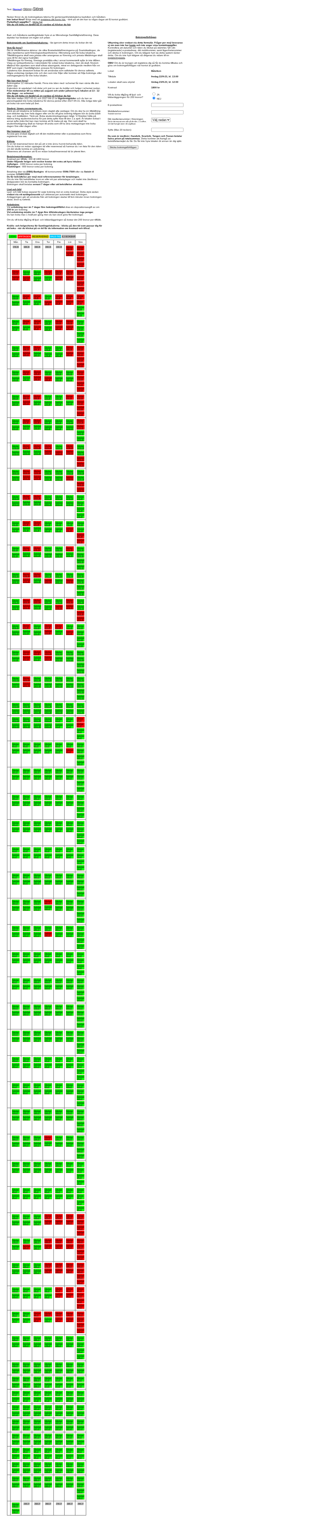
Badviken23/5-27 (80, 1252)
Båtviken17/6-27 (48, 1338)
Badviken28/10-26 (37, 503)
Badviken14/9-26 (15, 354)
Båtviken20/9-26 (80, 348)
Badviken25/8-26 (26, 278)
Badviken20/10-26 (26, 477)
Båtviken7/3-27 (80, 954)
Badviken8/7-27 (48, 1399)
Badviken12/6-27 (69, 1319)
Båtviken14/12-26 (15, 679)
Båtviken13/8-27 (58, 1464)
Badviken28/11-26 (69, 606)
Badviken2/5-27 (80, 1176)
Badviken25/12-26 (59, 711)
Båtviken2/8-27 (15, 1450)
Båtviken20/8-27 (58, 1479)
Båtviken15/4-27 (48, 1112)
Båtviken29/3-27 (15, 1059)
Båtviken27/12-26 (80, 705)
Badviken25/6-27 (59, 1371)
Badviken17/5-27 (15, 1247)
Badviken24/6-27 (48, 1371)
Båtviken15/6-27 (26, 1338)
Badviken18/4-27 (80, 1124)
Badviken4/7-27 (80, 1385)
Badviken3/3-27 (37, 960)
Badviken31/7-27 (69, 1442)
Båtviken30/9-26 (37, 397)
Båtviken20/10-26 (26, 472)
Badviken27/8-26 (48, 278)
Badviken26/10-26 (15, 503)
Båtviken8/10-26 (48, 421)
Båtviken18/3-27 (48, 1007)
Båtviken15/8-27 (80, 1464)
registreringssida (116, 58)
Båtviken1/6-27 (26, 1290)
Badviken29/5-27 (69, 1271)
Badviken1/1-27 (59, 725)
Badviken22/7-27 (48, 1428)
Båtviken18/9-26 (58, 348)
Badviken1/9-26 (26, 302)
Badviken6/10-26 (26, 427)
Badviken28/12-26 (15, 725)
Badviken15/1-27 (59, 777)
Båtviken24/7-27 (69, 1422)
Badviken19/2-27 (59, 908)
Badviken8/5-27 (69, 1196)
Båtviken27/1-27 (37, 823)
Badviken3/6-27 (48, 1296)
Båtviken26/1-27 (26, 823)
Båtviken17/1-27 (80, 771)
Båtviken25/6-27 (58, 1365)
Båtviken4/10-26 (80, 397)
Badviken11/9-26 (59, 327)
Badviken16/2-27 (26, 908)
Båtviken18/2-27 (47, 902)
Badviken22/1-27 (59, 803)
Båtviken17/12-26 (48, 679)
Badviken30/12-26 (37, 725)
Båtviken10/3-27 (37, 981)
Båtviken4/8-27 (37, 1450)
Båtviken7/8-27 (69, 1450)
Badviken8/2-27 (15, 882)
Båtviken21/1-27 (48, 797)
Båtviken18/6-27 (58, 1338)
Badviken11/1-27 (15, 777)
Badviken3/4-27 (69, 1065)
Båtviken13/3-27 (69, 981)
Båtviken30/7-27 (58, 1436)
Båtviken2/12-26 (37, 627)
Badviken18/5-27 (26, 1247)
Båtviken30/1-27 (69, 823)
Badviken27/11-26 (59, 607)
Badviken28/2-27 (80, 940)
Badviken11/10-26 (80, 432)
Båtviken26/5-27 (37, 1265)
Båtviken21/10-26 (37, 472)
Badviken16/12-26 (37, 685)
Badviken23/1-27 (69, 803)
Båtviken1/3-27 (15, 954)
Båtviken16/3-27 (26, 1007)
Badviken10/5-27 (15, 1222)
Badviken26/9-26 (69, 379)
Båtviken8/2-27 (15, 876)
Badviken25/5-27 (26, 1271)
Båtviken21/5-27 (58, 1241)
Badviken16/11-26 (15, 581)
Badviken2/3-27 (26, 960)
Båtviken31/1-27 (80, 823)
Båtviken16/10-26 (59, 447)
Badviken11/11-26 (37, 554)
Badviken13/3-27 (69, 987)
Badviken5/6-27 (69, 1295)
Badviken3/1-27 (80, 730)
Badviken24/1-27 (80, 809)
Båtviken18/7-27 (80, 1407)
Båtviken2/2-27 (26, 850)
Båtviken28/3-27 (80, 1033)
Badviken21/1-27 (48, 803)
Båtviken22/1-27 (58, 797)
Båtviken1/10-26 (48, 397)
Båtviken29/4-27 (48, 1164)
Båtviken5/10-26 (15, 421)
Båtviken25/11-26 (37, 601)
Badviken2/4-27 (59, 1065)
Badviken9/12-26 (37, 658)
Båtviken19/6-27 (69, 1338)
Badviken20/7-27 (26, 1428)
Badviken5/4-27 (15, 1091)
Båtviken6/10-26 (26, 421)
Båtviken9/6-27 (37, 1314)
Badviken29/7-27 (48, 1442)
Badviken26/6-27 (69, 1371)
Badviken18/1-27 (15, 803)
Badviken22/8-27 (80, 1491)
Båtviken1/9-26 (26, 297)
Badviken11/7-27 (80, 1399)
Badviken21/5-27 (59, 1246)
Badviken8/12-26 (26, 658)
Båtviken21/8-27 (69, 1479)
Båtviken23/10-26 (58, 472)
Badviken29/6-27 (26, 1385)
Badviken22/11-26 (80, 587)
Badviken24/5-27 (15, 1271)
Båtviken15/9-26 (26, 348)
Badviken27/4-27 (26, 1170)
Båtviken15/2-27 (15, 902)
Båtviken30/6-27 (37, 1379)
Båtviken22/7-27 (48, 1422)
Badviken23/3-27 (26, 1039)
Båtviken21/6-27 (15, 1365)
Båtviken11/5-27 (26, 1217)
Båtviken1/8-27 (80, 1436)
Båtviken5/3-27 (58, 954)
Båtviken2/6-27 (37, 1290)
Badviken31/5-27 (15, 1296)
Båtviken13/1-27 (37, 771)
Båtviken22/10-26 (48, 472)
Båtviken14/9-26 (15, 348)
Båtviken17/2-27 (37, 902)
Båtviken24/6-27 (48, 1365)
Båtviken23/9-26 (37, 372)
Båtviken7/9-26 (15, 322)
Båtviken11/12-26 (58, 653)
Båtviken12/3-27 (58, 981)
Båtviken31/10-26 (69, 497)
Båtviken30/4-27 (58, 1164)
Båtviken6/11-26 (58, 523)
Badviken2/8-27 (15, 1456)
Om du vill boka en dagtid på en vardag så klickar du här (39, 24)
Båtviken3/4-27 (69, 1059)
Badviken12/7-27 (15, 1413)
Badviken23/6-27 (37, 1371)
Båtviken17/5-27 (15, 1241)
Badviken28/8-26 (59, 278)
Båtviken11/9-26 (58, 322)
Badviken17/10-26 (69, 452)
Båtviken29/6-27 (26, 1379)
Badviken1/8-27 (80, 1442)
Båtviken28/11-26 (69, 601)
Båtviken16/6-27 (37, 1338)
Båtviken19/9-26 (69, 348)
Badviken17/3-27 (37, 1013)
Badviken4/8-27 (37, 1456)
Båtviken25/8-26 (26, 272)
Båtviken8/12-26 (26, 652)
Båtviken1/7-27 (48, 1379)
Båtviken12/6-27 (69, 1314)
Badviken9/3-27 (26, 987)
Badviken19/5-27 (37, 1247)
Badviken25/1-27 (15, 829)
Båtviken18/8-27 (37, 1479)
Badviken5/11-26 (48, 529)
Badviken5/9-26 (69, 302)
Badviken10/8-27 (26, 1470)
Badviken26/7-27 (15, 1442)
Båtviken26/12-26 (69, 705)
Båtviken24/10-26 (69, 472)
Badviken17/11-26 (26, 580)
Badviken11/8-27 (37, 1470)
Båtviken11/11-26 (37, 549)
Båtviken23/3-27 (26, 1033)
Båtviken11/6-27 (58, 1314)
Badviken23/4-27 (59, 1144)
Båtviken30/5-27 (80, 1265)
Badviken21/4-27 (37, 1144)
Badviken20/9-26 (80, 359)
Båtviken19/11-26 (48, 575)
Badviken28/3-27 (80, 1045)
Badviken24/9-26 (48, 378)
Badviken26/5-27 (37, 1271)
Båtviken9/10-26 (58, 421)
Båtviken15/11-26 (80, 549)
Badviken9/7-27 (59, 1399)
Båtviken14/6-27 (15, 1338)
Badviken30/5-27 (80, 1276)
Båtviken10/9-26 (48, 322)
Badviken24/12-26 (48, 711)
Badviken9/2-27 (26, 882)
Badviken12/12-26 (69, 659)
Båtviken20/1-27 (37, 797)
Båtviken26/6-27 (69, 1365)
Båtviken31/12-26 (48, 719)
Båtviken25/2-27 (48, 928)
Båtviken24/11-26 (26, 601)
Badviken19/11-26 (48, 581)
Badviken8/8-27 (80, 1456)
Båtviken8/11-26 (80, 523)
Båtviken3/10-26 (69, 397)
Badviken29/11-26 (80, 613)
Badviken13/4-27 (26, 1118)
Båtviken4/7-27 (80, 1379)
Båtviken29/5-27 (69, 1265)
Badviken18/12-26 (59, 685)
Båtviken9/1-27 (69, 745)
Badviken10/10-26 (69, 427)
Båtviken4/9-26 (58, 297)
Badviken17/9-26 (48, 354)
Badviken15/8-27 (80, 1470)
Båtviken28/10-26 (37, 497)
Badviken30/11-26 (15, 632)
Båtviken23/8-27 (15, 1505)
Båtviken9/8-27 (15, 1464)
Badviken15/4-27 (48, 1118)
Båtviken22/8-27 (80, 1479)
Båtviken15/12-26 (26, 679)
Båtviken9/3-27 (26, 981)
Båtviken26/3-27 (58, 1033)
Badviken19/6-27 (69, 1344)
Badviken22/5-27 (69, 1246)
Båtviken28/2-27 (80, 928)
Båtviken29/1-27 (58, 823)
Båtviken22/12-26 (26, 705)
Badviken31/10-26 (69, 503)
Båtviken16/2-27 (26, 902)
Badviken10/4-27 (69, 1091)
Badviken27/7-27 (26, 1442)
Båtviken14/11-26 (69, 549)
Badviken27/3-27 (69, 1039)
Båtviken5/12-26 (69, 627)
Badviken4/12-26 (59, 632)
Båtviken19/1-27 (26, 797)
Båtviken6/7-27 (26, 1393)
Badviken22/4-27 (48, 1143)
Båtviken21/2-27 (80, 902)
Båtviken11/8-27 (37, 1464)
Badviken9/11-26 (15, 555)
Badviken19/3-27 (59, 1013)
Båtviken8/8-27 (80, 1450)
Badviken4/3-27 (48, 960)
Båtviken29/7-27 (48, 1436)
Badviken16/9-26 (37, 354)
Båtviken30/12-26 (37, 719)
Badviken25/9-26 (59, 379)
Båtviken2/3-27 (26, 954)
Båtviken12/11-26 (48, 549)
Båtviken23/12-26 (37, 705)
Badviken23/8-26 (80, 259)
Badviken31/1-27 (80, 835)
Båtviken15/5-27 (69, 1216)
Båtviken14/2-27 (80, 876)
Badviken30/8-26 (80, 283)
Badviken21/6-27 (15, 1371)
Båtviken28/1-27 (48, 823)
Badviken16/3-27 (26, 1013)
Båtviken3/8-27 (26, 1450)
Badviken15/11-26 (80, 561)
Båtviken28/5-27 (58, 1265)
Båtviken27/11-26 (59, 601)
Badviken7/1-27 (48, 751)
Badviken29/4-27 (48, 1170)
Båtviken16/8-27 (15, 1479)
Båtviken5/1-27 (26, 745)
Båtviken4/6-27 (58, 1289)
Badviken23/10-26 (59, 478)
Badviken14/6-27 (15, 1344)
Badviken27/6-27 (80, 1371)
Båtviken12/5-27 (37, 1217)
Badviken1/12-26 (26, 632)
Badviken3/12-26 (48, 632)
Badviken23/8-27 (15, 1511)
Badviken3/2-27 (37, 856)
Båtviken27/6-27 (80, 1365)
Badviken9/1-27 (69, 750)
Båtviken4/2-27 (48, 850)
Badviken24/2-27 (37, 934)
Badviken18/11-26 (37, 581)
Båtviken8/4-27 (48, 1085)
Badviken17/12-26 (48, 685)
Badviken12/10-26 (15, 453)
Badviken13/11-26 (59, 555)
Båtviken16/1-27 (69, 771)
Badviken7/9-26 (15, 328)
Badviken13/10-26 (26, 452)
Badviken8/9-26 (26, 328)
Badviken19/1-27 (26, 803)
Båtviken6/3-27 (69, 954)
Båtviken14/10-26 (37, 446)
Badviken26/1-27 (26, 829)
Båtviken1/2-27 (15, 850)
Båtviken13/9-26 (80, 322)
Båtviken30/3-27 (26, 1059)
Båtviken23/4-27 (58, 1138)
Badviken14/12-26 (15, 685)
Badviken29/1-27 (59, 829)
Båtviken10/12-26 (48, 652)
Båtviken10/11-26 (26, 549)
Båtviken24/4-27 (69, 1138)
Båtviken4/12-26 (58, 626)
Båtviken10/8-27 (26, 1464)
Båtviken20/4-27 (26, 1138)
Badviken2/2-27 (26, 856)
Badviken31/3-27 (37, 1065)
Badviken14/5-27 (59, 1222)
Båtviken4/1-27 (15, 745)
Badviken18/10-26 (80, 458)
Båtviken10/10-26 (69, 421)
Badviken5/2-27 (59, 856)
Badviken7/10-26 (37, 427)
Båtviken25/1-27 (15, 823)
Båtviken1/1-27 (58, 719)
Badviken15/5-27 (69, 1222)
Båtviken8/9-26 (26, 322)
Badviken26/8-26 (37, 278)
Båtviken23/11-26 (15, 601)
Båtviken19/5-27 (37, 1241)
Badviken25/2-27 (48, 934)
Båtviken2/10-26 (58, 397)
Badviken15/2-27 (15, 908)
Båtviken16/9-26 (37, 348)
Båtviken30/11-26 (15, 627)
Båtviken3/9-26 (48, 297)
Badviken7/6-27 (15, 1320)
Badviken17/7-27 (69, 1413)
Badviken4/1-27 (15, 751)
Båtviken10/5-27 (15, 1217)
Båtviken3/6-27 (48, 1290)
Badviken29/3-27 (15, 1065)
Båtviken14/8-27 (69, 1464)
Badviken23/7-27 (59, 1428)
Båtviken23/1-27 (69, 797)
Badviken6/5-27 (48, 1196)
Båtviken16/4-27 (58, 1112)
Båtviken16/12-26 (37, 679)
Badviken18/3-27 (48, 1013)
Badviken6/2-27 (69, 856)
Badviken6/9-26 (80, 308)
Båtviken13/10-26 (26, 446)
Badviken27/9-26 (80, 383)
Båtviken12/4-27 (15, 1112)
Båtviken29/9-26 (26, 397)
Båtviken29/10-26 (48, 497)
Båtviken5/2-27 (58, 850)
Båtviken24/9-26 (48, 373)
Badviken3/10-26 (69, 403)
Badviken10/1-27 (80, 757)
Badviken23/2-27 (26, 934)
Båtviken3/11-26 (26, 523)
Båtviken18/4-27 (80, 1112)
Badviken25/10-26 (80, 484)
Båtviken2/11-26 (15, 523)
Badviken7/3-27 (80, 966)
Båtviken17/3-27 (37, 1007)
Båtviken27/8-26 (47, 272)
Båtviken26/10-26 (15, 497)
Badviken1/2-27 (15, 856)
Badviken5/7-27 (15, 1399)
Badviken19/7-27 (15, 1428)
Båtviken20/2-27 (69, 902)
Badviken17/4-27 (69, 1118)
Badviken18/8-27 (37, 1485)
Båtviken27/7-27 (26, 1436)
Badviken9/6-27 (37, 1319)
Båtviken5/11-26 (48, 523)
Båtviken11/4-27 (80, 1085)
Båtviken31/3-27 (37, 1059)
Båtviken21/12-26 (15, 705)
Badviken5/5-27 (37, 1196)
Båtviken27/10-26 (26, 497)
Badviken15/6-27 (26, 1344)
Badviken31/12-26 (48, 725)
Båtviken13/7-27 (26, 1407)
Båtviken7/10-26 (37, 421)
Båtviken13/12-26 (80, 653)
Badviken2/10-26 (59, 403)
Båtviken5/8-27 (48, 1450)
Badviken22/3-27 (15, 1039)
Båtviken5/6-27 (69, 1289)
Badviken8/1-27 (59, 751)
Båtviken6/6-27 (80, 1289)
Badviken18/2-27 (48, 907)
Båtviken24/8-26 (15, 272)
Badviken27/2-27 (69, 934)
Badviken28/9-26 (15, 403)
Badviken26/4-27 (15, 1170)
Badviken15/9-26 (26, 354)
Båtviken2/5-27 (80, 1164)
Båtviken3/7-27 (69, 1379)
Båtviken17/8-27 (26, 1479)
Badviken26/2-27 (59, 934)
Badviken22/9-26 (26, 378)
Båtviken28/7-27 (37, 1436)
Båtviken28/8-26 (58, 272)
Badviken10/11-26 (26, 554)
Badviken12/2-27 (59, 882)
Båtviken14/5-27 (58, 1216)
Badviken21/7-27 (37, 1428)
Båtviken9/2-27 (26, 876)
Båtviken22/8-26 (69, 248)
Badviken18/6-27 (59, 1344)
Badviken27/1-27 (37, 829)
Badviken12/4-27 (15, 1118)
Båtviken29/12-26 (26, 719)
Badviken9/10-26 (59, 427)
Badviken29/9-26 (26, 402)
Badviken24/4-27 (69, 1144)
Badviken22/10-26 (48, 478)
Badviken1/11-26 (80, 509)
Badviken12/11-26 (48, 555)
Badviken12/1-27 (26, 777)
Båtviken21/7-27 (37, 1422)
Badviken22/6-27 (26, 1371)
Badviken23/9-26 (37, 378)
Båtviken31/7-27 (69, 1436)
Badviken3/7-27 (69, 1385)
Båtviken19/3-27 (58, 1007)
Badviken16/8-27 (15, 1485)
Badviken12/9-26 (69, 327)
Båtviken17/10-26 (69, 446)
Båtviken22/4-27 (47, 1138)
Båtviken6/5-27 (48, 1190)
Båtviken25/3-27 (48, 1033)
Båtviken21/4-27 (37, 1138)
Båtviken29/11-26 (80, 601)
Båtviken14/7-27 (37, 1407)
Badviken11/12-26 (59, 659)
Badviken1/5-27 (69, 1170)
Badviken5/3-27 (59, 960)
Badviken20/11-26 (59, 581)
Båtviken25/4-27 (80, 1138)
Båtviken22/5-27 (69, 1241)
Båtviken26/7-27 (15, 1436)
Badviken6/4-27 (26, 1091)
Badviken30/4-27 (59, 1170)
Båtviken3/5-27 (15, 1190)
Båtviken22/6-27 (26, 1365)
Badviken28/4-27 (37, 1170)
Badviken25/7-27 (80, 1428)
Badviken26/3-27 (59, 1039)
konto (132, 45)
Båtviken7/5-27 (58, 1190)
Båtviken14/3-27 (80, 981)
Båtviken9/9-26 (37, 322)
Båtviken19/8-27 (48, 1479)
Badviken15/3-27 (15, 1013)
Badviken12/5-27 (37, 1222)
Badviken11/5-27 (26, 1222)
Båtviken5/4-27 (15, 1085)
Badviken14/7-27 (37, 1413)
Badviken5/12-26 (69, 632)
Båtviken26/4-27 (15, 1164)
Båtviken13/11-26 (58, 549)
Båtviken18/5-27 (26, 1241)
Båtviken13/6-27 (80, 1314)
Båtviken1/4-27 (48, 1059)
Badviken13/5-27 (48, 1222)
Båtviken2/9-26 (37, 297)
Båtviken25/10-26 (80, 472)
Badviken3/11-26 (26, 529)
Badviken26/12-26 (69, 711)
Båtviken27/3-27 (69, 1033)
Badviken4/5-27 (26, 1196)
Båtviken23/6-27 (37, 1365)
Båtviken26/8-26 (37, 272)
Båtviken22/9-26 (26, 372)
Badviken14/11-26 (69, 554)
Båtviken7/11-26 (69, 523)
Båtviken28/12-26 (15, 719)
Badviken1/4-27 (48, 1065)
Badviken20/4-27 (26, 1144)
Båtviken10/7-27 (69, 1393)
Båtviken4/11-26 (37, 523)
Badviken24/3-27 (37, 1039)
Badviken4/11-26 (37, 529)
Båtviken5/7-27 (15, 1393)
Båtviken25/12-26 (58, 705)
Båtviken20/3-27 (69, 1007)
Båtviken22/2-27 (15, 928)
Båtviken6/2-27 (69, 850)
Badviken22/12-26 (26, 711)
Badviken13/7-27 (26, 1413)
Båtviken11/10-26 (80, 421)
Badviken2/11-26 (15, 529)
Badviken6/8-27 (59, 1456)
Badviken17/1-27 (80, 783)
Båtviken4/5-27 (26, 1190)
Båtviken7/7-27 (37, 1393)
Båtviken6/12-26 (80, 627)
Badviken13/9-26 (80, 334)
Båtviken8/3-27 (15, 981)
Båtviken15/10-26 (48, 446)
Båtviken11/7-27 (80, 1393)
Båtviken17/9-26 (48, 348)
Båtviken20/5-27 (48, 1241)
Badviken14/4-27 (37, 1118)
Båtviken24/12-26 (48, 705)
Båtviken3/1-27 (80, 719)
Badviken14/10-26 (37, 452)
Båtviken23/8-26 (80, 248)
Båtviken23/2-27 (26, 928)
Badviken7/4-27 (37, 1091)
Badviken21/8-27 (69, 1485)
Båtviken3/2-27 (37, 850)
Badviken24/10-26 (69, 478)
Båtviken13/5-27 (48, 1216)
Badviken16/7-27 (59, 1413)
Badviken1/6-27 (26, 1296)
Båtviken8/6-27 (26, 1314)
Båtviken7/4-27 (37, 1085)
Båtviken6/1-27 (37, 745)
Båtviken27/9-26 (80, 372)
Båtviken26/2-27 (58, 928)
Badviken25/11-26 (37, 607)
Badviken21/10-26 (37, 477)
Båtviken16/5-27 (80, 1216)
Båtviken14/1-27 (48, 771)
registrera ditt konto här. (53, 19)
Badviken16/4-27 (59, 1118)
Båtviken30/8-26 (80, 272)
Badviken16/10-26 (59, 452)
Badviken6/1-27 (37, 751)
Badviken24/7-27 (69, 1428)
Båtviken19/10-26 (15, 472)
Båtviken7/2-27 (80, 850)
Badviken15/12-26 (26, 684)
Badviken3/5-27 (15, 1196)
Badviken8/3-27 (15, 987)
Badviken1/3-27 (15, 960)
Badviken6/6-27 (80, 1300)
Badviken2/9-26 (37, 302)
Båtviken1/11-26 (80, 497)
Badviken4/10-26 (80, 408)
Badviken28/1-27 (48, 829)
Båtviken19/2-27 (58, 902)
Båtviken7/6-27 (15, 1314)
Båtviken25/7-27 (80, 1422)
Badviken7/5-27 (59, 1196)
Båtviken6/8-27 (58, 1450)
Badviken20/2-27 (69, 908)
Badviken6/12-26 (80, 638)
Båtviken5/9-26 (69, 297)
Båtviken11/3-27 (48, 981)
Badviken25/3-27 (48, 1039)
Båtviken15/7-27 (48, 1407)
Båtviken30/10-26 (58, 497)
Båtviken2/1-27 (69, 719)
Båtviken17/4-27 (69, 1112)
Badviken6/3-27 (69, 960)
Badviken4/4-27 (80, 1071)
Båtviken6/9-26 (80, 297)
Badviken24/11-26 (26, 606)
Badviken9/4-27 (59, 1091)
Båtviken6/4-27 (26, 1085)
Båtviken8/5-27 (69, 1190)
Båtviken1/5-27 (69, 1164)
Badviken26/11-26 (48, 607)
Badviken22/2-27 (15, 934)
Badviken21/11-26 (69, 581)
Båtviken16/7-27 (58, 1407)
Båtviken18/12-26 (58, 679)
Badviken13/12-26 (80, 665)
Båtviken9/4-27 (58, 1085)
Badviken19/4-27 (15, 1144)
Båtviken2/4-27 (58, 1059)
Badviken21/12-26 (15, 711)
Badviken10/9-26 (48, 328)
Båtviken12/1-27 (26, 771)
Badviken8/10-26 (48, 427)
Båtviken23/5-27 (80, 1241)
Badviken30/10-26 (59, 503)
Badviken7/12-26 (15, 659)
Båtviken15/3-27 (15, 1007)
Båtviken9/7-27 (58, 1393)
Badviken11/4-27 (80, 1097)
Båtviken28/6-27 (15, 1379)
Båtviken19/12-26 (69, 679)
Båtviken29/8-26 (69, 272)
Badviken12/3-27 (59, 987)
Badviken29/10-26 (48, 503)
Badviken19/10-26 (15, 478)
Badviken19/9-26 (69, 354)
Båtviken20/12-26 (80, 679)
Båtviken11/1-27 (15, 771)
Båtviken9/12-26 (37, 652)
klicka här (38, 22)
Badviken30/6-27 (37, 1385)
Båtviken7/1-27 (48, 745)
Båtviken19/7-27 (15, 1422)
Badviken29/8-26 (69, 278)
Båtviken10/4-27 (69, 1085)
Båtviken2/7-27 (58, 1379)
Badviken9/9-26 (37, 327)
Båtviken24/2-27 (37, 928)
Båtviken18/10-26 (80, 447)
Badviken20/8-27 (59, 1485)
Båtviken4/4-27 (80, 1059)
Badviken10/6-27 (48, 1320)
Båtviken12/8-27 (48, 1464)
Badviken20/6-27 (80, 1350)
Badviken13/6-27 (80, 1325)
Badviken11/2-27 (48, 882)
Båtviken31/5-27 (15, 1290)
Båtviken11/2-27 (48, 876)
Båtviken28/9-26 (15, 397)
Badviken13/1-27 (37, 777)
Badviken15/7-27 (48, 1413)
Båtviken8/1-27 (58, 745)
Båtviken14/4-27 (37, 1112)
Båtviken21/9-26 (15, 373)
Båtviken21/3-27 (80, 1007)
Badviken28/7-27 (37, 1442)
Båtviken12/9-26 (69, 322)
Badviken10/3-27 (37, 987)
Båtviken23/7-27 (58, 1422)
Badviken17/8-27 (26, 1485)
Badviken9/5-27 (80, 1202)
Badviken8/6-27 (26, 1320)
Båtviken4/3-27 (48, 954)
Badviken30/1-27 (69, 829)
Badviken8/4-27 (48, 1091)
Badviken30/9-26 (37, 403)
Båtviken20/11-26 (58, 575)
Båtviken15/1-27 (58, 771)
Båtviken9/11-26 (15, 549)
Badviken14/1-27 (48, 777)
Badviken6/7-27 (26, 1399)
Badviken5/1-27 (26, 751)
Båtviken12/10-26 (15, 447)
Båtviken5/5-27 (37, 1190)
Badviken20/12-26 (80, 691)
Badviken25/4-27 (80, 1150)
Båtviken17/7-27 (69, 1407)
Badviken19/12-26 (69, 685)
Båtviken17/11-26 (26, 575)
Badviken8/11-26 (80, 535)
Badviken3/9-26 (48, 303)
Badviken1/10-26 (48, 403)
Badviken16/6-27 (37, 1344)
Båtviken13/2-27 (69, 876)
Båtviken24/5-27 (15, 1265)
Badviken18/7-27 (80, 1413)
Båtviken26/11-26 (48, 601)
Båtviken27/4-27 (26, 1164)
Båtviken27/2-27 (69, 928)
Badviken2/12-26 (37, 632)
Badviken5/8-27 (48, 1456)
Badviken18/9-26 (59, 354)
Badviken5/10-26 (15, 427)
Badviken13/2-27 (69, 882)
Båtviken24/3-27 (37, 1033)
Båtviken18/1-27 (15, 797)
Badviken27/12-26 (80, 711)
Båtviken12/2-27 (58, 876)
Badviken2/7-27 (59, 1385)
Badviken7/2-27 (80, 861)
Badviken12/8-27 (48, 1470)
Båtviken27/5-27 (48, 1265)
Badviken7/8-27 (69, 1456)
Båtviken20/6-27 (80, 1338)
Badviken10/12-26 (48, 658)
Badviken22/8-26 (69, 253)
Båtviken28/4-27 (37, 1164)
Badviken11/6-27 (59, 1319)
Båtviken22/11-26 (80, 575)
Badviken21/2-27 (80, 914)
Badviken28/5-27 (59, 1271)
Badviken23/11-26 (15, 607)
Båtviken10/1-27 (80, 745)
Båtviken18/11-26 (37, 575)
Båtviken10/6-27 (47, 1314)
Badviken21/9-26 (15, 379)
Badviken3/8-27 (26, 1456)
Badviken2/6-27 (37, 1296)
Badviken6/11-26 (59, 529)
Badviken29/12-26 (26, 725)
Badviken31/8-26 (15, 303)
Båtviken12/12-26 (69, 653)
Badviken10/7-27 (69, 1399)
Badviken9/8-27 (15, 1470)
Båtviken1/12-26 (26, 626)
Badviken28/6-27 (15, 1385)
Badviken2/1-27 (69, 725)
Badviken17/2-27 (37, 908)
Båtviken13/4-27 (26, 1112)
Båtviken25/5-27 (26, 1265)
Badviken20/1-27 (37, 803)
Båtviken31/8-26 (15, 297)
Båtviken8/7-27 (48, 1393)
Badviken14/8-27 (69, 1470)
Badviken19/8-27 (48, 1485)
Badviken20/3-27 (69, 1013)
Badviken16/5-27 (80, 1227)
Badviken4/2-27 (48, 856)
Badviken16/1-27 (69, 777)
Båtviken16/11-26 (15, 575)
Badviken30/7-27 (59, 1442)
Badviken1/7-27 (48, 1385)
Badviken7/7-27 (37, 1399)
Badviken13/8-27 (59, 1470)
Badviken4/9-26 (59, 302)
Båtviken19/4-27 (15, 1138)
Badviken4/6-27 (59, 1295)
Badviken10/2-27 (37, 882)
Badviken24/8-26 (15, 278)
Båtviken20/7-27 (26, 1422)
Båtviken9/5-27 (80, 1190)
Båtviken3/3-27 (37, 954)
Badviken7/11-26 (69, 529)
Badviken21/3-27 (80, 1019)
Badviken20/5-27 (48, 1246)
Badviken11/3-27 (48, 987)
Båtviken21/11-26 (69, 575)
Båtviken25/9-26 (58, 373)
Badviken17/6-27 (48, 1344)
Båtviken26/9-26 (69, 373)
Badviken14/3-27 (80, 993)
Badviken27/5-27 (48, 1271)
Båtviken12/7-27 (15, 1407)
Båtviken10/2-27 (37, 876)
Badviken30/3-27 (26, 1065)
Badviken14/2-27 (80, 888)
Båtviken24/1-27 (80, 797)
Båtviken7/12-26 (15, 653)
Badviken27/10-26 (26, 503)
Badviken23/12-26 (37, 711)
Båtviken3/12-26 (48, 626)
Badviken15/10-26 (48, 452)
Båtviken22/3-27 (15, 1033)
